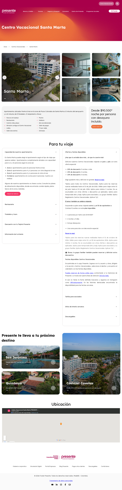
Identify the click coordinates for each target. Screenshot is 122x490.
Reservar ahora (12, 194)
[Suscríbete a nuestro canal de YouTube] (52, 484)
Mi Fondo (114, 11)
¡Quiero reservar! (96, 126)
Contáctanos (105, 466)
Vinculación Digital (35, 466)
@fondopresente (76, 282)
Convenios (65, 11)
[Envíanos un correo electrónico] (69, 484)
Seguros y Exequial (53, 11)
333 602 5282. (104, 276)
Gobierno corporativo (19, 466)
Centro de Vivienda (77, 11)
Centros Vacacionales (18, 47)
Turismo (40, 11)
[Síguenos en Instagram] (61, 484)
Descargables (93, 466)
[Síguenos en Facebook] (65, 484)
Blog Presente (63, 466)
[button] (5, 98)
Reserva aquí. (99, 180)
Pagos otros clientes (78, 466)
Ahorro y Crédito (28, 11)
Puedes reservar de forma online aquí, (79, 273)
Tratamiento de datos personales (61, 481)
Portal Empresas (50, 466)
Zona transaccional (106, 3)
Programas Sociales (92, 11)
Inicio (5, 47)
